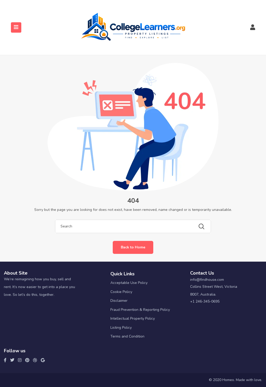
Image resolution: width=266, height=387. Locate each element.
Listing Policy (121, 327)
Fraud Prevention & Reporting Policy (140, 309)
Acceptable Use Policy (129, 282)
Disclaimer (119, 300)
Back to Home (133, 247)
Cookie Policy (121, 291)
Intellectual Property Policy (132, 318)
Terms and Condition (127, 336)
